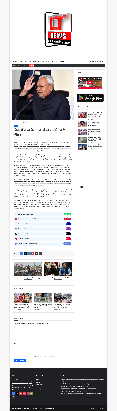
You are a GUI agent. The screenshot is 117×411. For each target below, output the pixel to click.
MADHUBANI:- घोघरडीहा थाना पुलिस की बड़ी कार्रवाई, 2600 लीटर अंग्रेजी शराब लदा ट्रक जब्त (43, 306)
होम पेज (37, 379)
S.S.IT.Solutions (50, 408)
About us (38, 382)
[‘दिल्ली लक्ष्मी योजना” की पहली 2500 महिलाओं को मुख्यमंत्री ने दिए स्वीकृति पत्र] (82, 132)
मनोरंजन (47, 61)
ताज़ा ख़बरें (62, 61)
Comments (99, 107)
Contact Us (39, 384)
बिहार (30, 61)
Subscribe (67, 219)
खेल (38, 61)
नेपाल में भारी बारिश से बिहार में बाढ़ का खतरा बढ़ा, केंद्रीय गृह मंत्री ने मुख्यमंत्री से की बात (95, 123)
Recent (80, 107)
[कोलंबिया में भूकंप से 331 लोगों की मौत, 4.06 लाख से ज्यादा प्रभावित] (82, 147)
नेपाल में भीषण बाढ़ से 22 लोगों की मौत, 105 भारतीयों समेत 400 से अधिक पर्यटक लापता (94, 139)
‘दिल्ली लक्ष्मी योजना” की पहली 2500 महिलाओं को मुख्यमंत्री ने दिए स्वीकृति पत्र (95, 131)
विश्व (21, 61)
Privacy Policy (39, 387)
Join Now (67, 214)
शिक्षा (56, 61)
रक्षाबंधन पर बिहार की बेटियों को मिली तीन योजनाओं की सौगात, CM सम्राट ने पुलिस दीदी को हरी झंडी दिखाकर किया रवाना (22, 306)
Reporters (38, 389)
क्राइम (34, 61)
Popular (89, 107)
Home (16, 61)
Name (16, 343)
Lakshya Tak (36, 408)
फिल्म (43, 61)
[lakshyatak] (58, 29)
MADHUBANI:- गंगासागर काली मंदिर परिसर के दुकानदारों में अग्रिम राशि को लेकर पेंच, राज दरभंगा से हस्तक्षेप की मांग (62, 306)
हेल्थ (52, 61)
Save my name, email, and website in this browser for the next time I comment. (36, 356)
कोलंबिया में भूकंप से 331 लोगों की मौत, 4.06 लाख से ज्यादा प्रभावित (74, 391)
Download (67, 243)
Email (16, 350)
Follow (68, 224)
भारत (26, 61)
